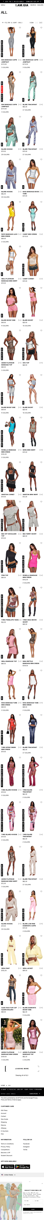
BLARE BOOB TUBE (8, 320)
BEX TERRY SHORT (29, 534)
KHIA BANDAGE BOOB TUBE (31, 193)
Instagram (26, 1147)
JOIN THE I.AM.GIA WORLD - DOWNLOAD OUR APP (22, 1)
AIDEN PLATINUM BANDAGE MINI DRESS (9, 1053)
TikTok (25, 1149)
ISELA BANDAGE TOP (9, 661)
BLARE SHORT (28, 320)
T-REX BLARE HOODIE (9, 790)
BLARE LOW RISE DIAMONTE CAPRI (29, 925)
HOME (3, 1085)
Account (3, 1113)
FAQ (2, 1134)
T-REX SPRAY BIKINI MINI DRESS (8, 748)
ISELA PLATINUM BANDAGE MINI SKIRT (9, 280)
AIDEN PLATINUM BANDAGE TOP (7, 364)
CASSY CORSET (28, 279)
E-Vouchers (4, 1131)
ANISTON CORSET (7, 494)
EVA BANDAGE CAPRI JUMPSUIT (9, 61)
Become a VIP (5, 1152)
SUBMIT (33, 1209)
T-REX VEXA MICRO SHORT (30, 621)
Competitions (5, 1149)
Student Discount (6, 1155)
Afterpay (3, 1128)
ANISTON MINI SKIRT (30, 494)
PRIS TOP (4, 575)
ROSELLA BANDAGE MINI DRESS (8, 451)
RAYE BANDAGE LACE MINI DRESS (9, 235)
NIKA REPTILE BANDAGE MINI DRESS (31, 662)
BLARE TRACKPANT (30, 104)
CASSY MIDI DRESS (30, 234)
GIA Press (4, 1110)
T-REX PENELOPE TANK (9, 620)
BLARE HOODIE (7, 149)
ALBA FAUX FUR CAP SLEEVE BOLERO (9, 1009)
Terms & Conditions (7, 1144)
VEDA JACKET (28, 968)
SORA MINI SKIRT (29, 450)
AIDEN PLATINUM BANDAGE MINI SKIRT (9, 880)
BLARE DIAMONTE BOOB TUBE (29, 1009)
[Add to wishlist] (20, 27)
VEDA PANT (5, 968)
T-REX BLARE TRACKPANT (27, 791)
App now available (8, 1161)
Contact (3, 1116)
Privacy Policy (5, 1147)
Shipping (4, 1122)
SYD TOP (26, 363)
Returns (3, 1125)
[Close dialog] (42, 1183)
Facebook (26, 1144)
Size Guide (4, 1119)
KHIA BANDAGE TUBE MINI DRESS (9, 704)
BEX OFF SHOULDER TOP (8, 535)
